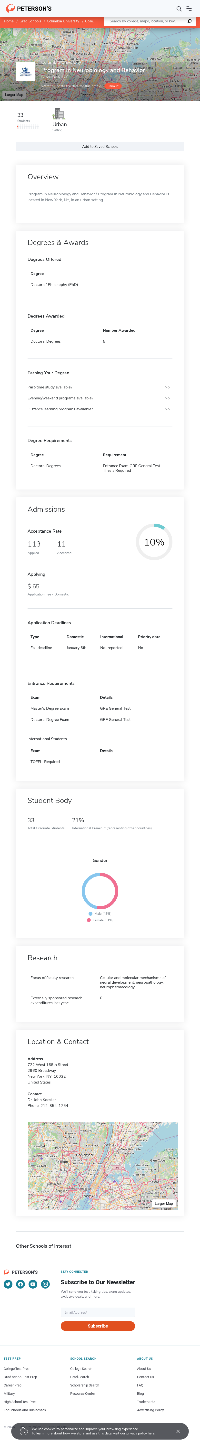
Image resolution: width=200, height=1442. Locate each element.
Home (9, 21)
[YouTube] (33, 1284)
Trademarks (146, 1402)
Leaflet (142, 30)
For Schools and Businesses (25, 1410)
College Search (81, 1369)
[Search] (179, 8)
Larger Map (14, 94)
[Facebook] (20, 1284)
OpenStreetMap (167, 30)
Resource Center (82, 1393)
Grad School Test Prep (20, 1377)
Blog (140, 1393)
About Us (144, 1369)
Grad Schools (30, 21)
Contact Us (145, 1377)
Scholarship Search (84, 1385)
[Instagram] (45, 1284)
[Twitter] (8, 1284)
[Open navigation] (189, 8)
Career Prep (12, 1385)
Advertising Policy (150, 1410)
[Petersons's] (29, 8)
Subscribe (98, 1326)
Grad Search (79, 1377)
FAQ (140, 1385)
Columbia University (63, 21)
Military (9, 1393)
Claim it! (113, 86)
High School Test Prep (20, 1402)
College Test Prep (17, 1369)
